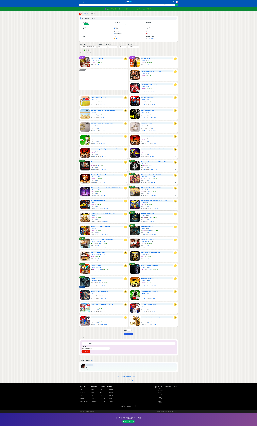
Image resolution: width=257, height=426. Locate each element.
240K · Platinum (154, 260)
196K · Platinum (104, 260)
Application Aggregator (171, 386)
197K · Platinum (104, 221)
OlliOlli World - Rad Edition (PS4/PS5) (151, 174)
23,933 (138, 9)
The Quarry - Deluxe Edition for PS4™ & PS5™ (153, 162)
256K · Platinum (104, 234)
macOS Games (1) (118, 24)
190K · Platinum (154, 208)
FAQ (81, 389)
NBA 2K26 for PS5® (96, 317)
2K (98, 60)
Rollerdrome (94, 162)
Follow (86, 24)
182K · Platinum (104, 286)
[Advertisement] (103, 79)
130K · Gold (153, 182)
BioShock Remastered (147, 226)
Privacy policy (89, 411)
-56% (145, 178)
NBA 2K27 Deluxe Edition (148, 58)
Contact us (83, 395)
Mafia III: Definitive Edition (98, 252)
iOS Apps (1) (114, 24)
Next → (128, 334)
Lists (92, 392)
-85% (96, 282)
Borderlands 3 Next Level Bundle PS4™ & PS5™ (154, 200)
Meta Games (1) (125, 24)
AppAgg (86, 13)
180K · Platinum (154, 247)
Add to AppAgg (129, 380)
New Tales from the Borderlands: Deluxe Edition (154, 149)
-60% (146, 191)
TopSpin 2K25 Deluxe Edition (99, 136)
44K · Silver (103, 104)
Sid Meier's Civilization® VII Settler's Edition (103, 110)
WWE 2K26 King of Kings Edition (150, 291)
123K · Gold (153, 104)
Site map (82, 398)
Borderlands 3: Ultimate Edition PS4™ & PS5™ (103, 213)
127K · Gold (153, 117)
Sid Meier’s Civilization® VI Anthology (151, 187)
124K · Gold (103, 273)
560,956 (149, 9)
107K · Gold (103, 195)
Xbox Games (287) (128, 24)
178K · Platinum (154, 273)
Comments (94, 401)
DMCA (94, 411)
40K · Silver (103, 117)
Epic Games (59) (123, 24)
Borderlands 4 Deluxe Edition (149, 110)
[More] (126, 66)
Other (143, 163)
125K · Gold (153, 311)
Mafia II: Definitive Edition (148, 239)
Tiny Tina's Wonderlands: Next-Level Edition (103, 174)
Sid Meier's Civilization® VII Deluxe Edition (102, 123)
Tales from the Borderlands (98, 200)
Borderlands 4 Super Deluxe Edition (150, 317)
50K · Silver (152, 130)
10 (116, 38)
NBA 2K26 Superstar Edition (148, 304)
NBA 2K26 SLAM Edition (147, 97)
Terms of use (83, 411)
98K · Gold (152, 79)
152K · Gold (103, 182)
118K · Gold (103, 156)
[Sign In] (176, 2)
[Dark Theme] (173, 2)
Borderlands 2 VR (96, 265)
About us (82, 392)
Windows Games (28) (119, 24)
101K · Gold (103, 169)
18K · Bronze (101, 66)
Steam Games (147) (121, 24)
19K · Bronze (151, 66)
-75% (146, 217)
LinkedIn (111, 392)
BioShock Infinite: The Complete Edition (102, 239)
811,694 (126, 9)
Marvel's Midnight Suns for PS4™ (150, 278)
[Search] (176, 5)
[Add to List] (125, 58)
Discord (111, 401)
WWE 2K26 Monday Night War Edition (151, 71)
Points (93, 395)
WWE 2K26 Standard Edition (149, 84)
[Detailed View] (86, 50)
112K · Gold (153, 143)
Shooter (143, 112)
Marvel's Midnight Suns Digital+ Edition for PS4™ (154, 136)
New (101, 389)
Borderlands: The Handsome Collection (152, 252)
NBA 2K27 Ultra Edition (97, 58)
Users (92, 389)
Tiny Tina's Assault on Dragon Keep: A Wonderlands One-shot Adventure (107, 187)
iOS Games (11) (116, 24)
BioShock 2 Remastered (147, 213)
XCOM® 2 (93, 278)
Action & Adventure (146, 176)
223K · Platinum (104, 208)
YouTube (111, 389)
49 (147, 33)
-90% (146, 165)
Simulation (94, 280)
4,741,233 (113, 9)
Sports (93, 60)
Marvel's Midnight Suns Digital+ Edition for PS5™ (104, 149)
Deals (101, 395)
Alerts (103, 398)
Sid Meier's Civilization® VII (148, 123)
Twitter (111, 398)
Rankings (93, 398)
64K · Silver (152, 156)
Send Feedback (84, 401)
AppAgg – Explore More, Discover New (169, 411)
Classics (143, 151)
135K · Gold (152, 221)
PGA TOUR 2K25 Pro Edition (99, 97)
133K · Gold (153, 234)
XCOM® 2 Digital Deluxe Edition (149, 265)
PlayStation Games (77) (126, 24)
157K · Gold (103, 247)
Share (86, 351)
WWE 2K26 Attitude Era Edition (99, 291)
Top (101, 392)
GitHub (111, 395)
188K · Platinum (154, 169)
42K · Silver (103, 130)
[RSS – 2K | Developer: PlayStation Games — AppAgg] (93, 50)
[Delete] (92, 360)
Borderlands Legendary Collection (100, 226)
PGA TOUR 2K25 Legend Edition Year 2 (102, 304)
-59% (96, 165)
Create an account (128, 421)
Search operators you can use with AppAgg (129, 376)
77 (83, 38)
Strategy (93, 112)
